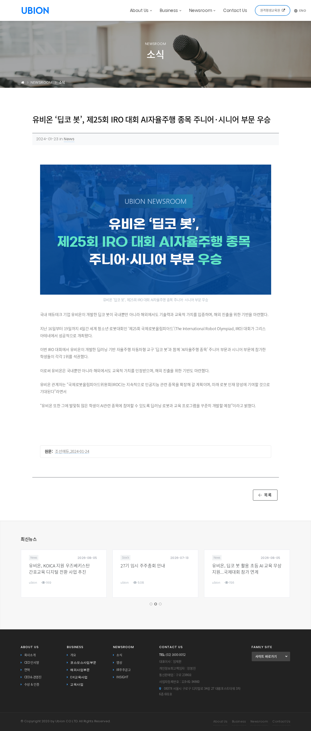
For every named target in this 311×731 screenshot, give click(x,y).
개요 (73, 655)
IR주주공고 (123, 669)
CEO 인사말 (31, 662)
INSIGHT (122, 677)
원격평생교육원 (270, 10)
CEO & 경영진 (33, 677)
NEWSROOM (41, 82)
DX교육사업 (78, 677)
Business (169, 10)
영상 (119, 662)
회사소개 (30, 655)
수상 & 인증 (31, 684)
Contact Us (235, 10)
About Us (139, 10)
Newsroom (200, 10)
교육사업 (76, 684)
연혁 (27, 669)
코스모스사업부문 (83, 662)
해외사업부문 (80, 670)
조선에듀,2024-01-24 (72, 451)
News (69, 139)
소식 (119, 655)
